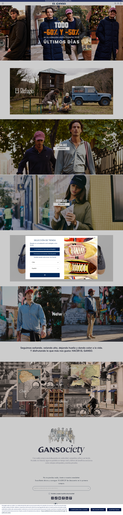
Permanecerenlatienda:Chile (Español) (45, 253)
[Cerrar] (95, 238)
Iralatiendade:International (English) (44, 249)
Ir (45, 275)
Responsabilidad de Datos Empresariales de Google (53, 511)
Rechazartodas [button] (98, 509)
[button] (79, 509)
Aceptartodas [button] (114, 509)
